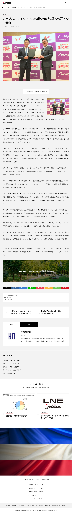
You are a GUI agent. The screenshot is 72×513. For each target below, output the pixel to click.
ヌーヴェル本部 (39, 505)
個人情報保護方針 (56, 505)
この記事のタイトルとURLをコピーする (36, 91)
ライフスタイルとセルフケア (12, 370)
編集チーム (47, 505)
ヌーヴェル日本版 (30, 505)
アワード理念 (21, 505)
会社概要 (8, 505)
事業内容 (14, 505)
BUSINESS (9, 297)
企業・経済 (9, 300)
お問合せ (64, 505)
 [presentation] (68, 390)
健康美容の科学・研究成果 (11, 367)
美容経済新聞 (13, 295)
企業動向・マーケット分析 (11, 360)
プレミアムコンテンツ (10, 373)
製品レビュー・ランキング (11, 363)
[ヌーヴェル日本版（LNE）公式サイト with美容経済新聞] (7, 2)
